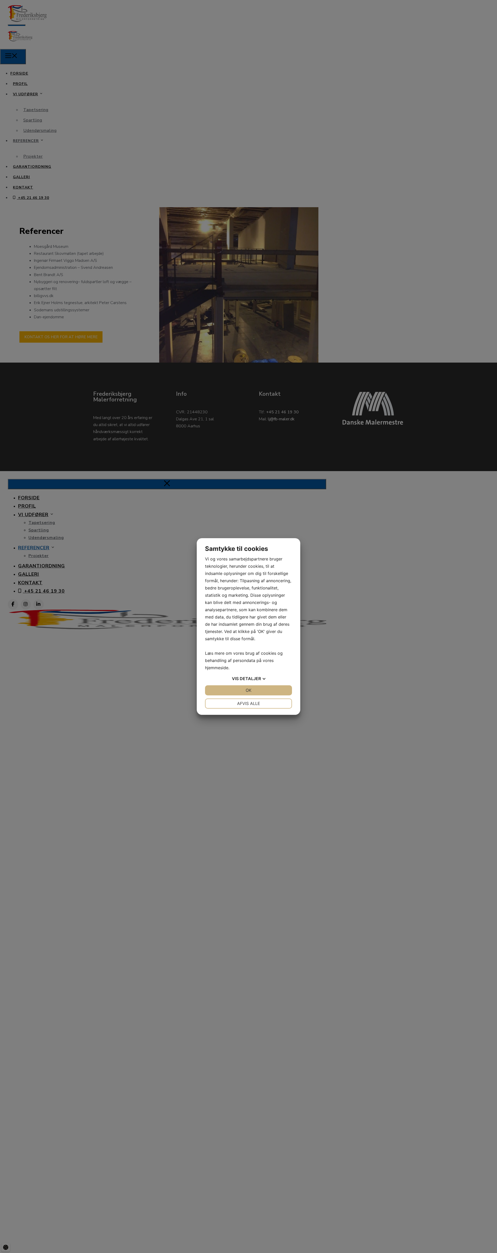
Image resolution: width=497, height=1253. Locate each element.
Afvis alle (248, 703)
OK (248, 690)
